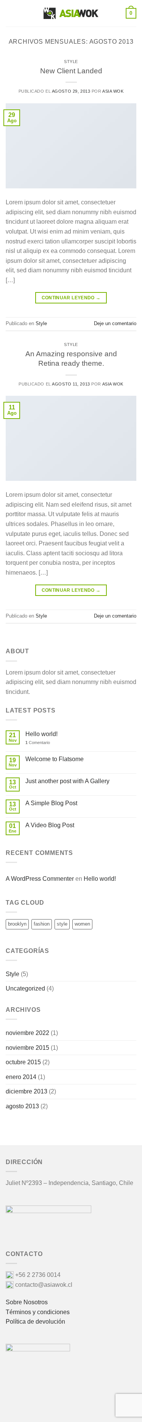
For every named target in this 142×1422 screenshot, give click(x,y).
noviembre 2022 (27, 1033)
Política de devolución (35, 1321)
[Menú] (10, 13)
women (82, 924)
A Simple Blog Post (51, 803)
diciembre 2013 (26, 1091)
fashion (42, 924)
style (62, 924)
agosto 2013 (22, 1106)
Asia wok (112, 91)
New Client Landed (71, 71)
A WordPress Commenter (40, 878)
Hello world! (41, 734)
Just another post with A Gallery (67, 781)
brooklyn (17, 924)
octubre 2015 (23, 1062)
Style (71, 61)
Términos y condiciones (38, 1312)
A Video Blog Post (49, 825)
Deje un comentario (115, 323)
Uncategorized (25, 988)
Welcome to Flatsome (54, 759)
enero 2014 (21, 1077)
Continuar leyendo (71, 297)
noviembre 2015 (27, 1047)
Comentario (37, 742)
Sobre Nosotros (27, 1302)
